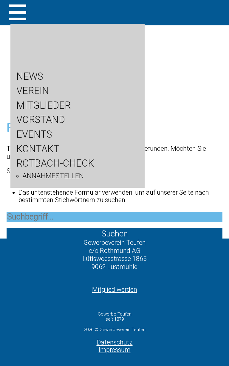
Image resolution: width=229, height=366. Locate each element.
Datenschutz (115, 342)
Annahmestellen (53, 176)
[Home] (114, 76)
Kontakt (37, 149)
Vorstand (40, 119)
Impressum (115, 349)
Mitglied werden (114, 289)
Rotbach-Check (55, 163)
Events (34, 134)
